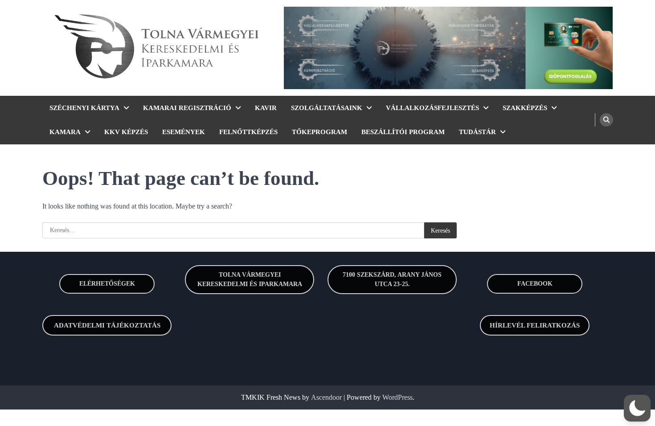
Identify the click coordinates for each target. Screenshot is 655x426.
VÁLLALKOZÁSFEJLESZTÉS (432, 107)
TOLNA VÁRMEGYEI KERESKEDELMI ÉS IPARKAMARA (249, 279)
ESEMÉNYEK (183, 131)
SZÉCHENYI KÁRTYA (84, 107)
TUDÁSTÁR (477, 131)
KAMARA (65, 131)
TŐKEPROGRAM (319, 131)
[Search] (606, 120)
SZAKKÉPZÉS (525, 107)
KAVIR (266, 107)
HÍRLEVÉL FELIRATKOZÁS (535, 325)
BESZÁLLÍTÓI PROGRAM (403, 131)
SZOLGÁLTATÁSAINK (326, 107)
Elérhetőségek (107, 283)
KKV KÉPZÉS (126, 131)
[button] (637, 408)
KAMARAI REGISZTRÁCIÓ (187, 107)
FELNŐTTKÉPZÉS (248, 131)
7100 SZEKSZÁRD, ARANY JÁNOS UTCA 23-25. (392, 279)
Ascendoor (326, 397)
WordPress (397, 397)
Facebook (535, 283)
